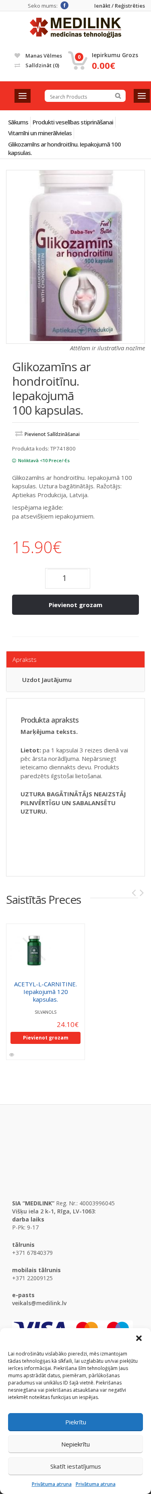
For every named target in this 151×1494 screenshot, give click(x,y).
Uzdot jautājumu (47, 680)
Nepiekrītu (75, 1444)
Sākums (18, 122)
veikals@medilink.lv (39, 1303)
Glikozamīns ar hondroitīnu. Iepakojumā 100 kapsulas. (64, 148)
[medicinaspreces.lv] (75, 28)
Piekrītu (75, 1422)
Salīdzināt (41, 65)
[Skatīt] (12, 1055)
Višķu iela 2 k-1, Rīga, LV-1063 (53, 1211)
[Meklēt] (118, 96)
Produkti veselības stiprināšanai (73, 122)
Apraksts (24, 659)
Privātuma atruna (52, 1484)
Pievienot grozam (75, 605)
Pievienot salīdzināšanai (52, 434)
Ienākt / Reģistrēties (119, 6)
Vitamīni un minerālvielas (40, 133)
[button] (139, 1338)
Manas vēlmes (43, 55)
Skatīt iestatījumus (75, 1466)
